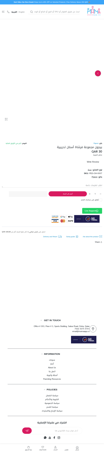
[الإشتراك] (27, 430)
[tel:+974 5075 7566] (8, 12)
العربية (14, 12)
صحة (90, 170)
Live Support (90, 211)
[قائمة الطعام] (3, 12)
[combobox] (54, 11)
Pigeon (96, 143)
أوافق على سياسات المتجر (90, 199)
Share (97, 242)
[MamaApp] (94, 12)
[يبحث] (31, 11)
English (22, 12)
